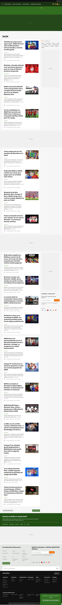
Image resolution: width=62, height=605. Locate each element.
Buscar (57, 568)
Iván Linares (9, 272)
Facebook (45, 310)
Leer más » (11, 80)
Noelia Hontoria (10, 310)
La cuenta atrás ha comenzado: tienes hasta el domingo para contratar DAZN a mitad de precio (13, 300)
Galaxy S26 (47, 46)
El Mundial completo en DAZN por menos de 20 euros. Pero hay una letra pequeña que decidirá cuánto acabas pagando (13, 259)
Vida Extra (13, 580)
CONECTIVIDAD (7, 4)
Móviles (42, 43)
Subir (56, 573)
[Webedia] (59, 1)
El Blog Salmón (55, 579)
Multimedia (6, 73)
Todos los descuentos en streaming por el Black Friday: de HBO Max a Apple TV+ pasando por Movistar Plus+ (14, 491)
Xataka (4, 579)
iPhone (28, 524)
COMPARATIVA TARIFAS (36, 4)
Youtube (57, 4)
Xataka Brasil (5, 596)
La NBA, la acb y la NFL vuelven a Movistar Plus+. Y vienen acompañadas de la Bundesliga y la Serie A (14, 427)
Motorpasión (38, 579)
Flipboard (53, 4)
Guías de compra (16, 553)
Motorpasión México (38, 595)
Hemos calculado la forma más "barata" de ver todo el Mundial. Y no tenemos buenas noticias (14, 218)
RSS (53, 310)
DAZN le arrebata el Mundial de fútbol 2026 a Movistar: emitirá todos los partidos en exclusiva (13, 387)
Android (21, 524)
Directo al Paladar (31, 579)
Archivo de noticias (8, 510)
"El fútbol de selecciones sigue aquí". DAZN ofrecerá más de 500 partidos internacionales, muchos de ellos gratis (13, 46)
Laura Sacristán (10, 60)
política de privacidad (48, 554)
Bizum (50, 44)
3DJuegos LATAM (14, 594)
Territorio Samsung (24, 554)
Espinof (20, 580)
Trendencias (46, 579)
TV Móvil (6, 52)
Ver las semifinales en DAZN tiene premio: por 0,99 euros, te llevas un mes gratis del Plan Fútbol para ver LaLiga (13, 114)
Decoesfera (46, 580)
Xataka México (5, 594)
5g (24, 524)
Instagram (55, 4)
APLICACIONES (25, 4)
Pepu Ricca (8, 482)
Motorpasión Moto (38, 581)
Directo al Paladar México (31, 595)
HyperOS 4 (45, 44)
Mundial (51, 46)
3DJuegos (13, 579)
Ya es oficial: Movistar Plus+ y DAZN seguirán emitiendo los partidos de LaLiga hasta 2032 (13, 471)
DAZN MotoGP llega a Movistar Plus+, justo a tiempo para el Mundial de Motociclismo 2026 (13, 408)
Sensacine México (21, 595)
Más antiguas (36, 510)
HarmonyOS (48, 43)
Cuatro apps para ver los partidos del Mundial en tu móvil (13, 153)
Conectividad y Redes (25, 559)
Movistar (6, 285)
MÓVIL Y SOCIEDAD (16, 4)
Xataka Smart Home (5, 585)
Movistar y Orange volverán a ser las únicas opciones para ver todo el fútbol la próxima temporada (14, 68)
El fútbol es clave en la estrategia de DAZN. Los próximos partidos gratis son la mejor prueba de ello (14, 318)
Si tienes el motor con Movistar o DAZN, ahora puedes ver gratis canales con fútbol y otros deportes (14, 280)
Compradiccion (47, 582)
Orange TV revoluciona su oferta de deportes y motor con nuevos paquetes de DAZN (14, 367)
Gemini (58, 43)
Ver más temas (6, 563)
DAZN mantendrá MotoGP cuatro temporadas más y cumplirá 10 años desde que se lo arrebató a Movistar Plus (13, 90)
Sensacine (21, 579)
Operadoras (11, 524)
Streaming (6, 265)
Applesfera (5, 582)
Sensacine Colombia (21, 598)
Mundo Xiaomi (5, 586)
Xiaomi (23, 550)
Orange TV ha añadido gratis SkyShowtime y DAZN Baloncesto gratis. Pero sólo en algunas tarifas (13, 449)
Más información (40, 603)
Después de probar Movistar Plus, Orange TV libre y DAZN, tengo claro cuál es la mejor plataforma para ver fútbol (14, 196)
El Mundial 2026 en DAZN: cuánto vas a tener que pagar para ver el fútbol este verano (13, 174)
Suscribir (57, 300)
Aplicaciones (5, 553)
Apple (14, 550)
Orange (5, 372)
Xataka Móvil (5, 580)
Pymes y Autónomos (54, 581)
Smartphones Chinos (15, 559)
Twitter (59, 4)
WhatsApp (5, 559)
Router (53, 43)
